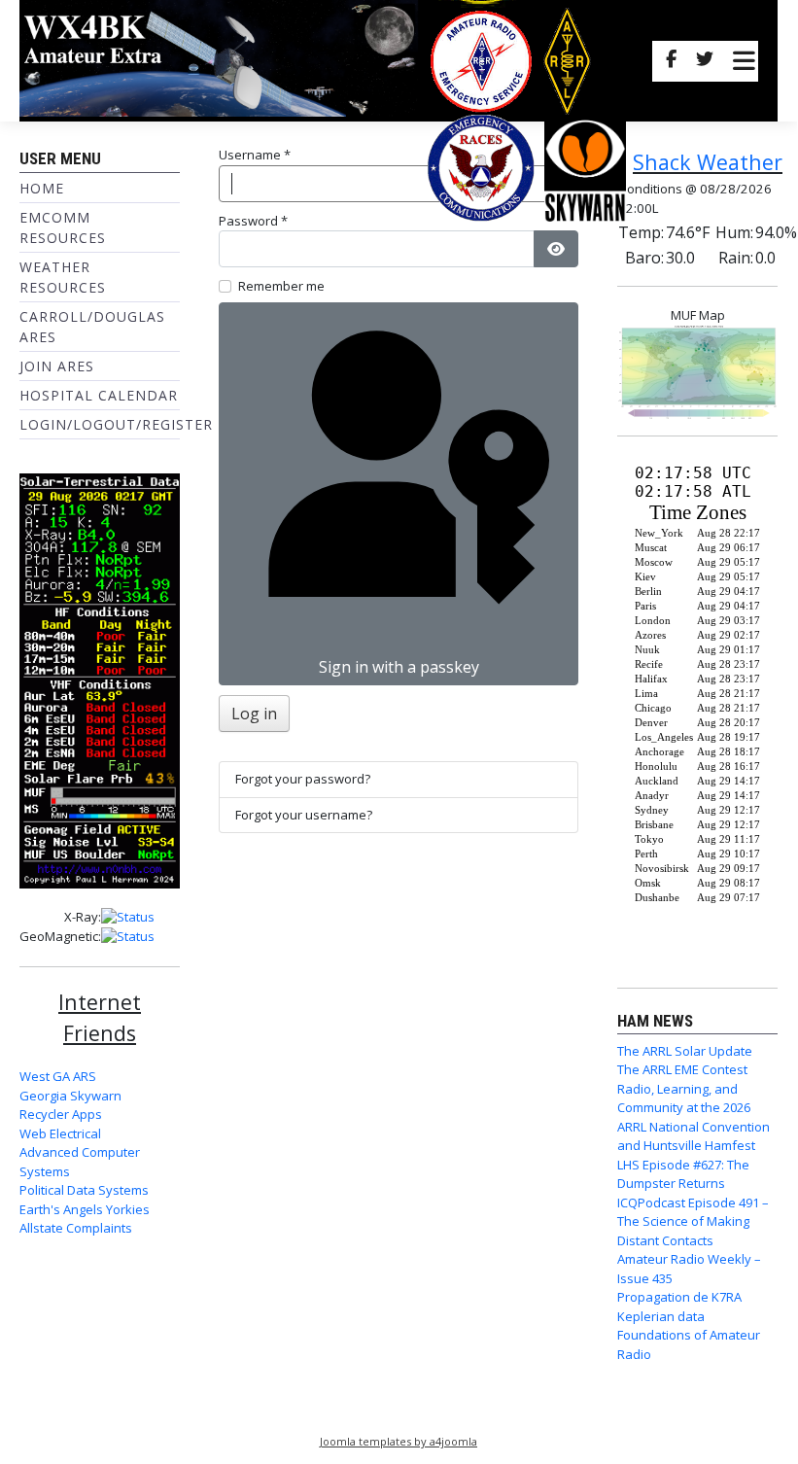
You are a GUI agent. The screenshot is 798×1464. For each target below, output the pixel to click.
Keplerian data (661, 1316)
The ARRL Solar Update (684, 1051)
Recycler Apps (60, 1114)
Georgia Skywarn (70, 1095)
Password (253, 220)
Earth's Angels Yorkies (84, 1209)
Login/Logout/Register (116, 424)
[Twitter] (704, 61)
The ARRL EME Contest (682, 1069)
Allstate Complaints (75, 1228)
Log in (254, 713)
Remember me (281, 286)
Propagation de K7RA (679, 1297)
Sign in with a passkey (399, 667)
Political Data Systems (84, 1190)
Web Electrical (60, 1133)
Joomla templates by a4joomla (398, 1441)
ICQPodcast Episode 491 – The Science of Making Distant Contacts (693, 1221)
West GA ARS (57, 1076)
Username (255, 154)
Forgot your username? (303, 814)
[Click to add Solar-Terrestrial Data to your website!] (99, 679)
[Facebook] (671, 61)
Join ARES (56, 366)
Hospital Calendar (98, 395)
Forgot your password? (302, 778)
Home (41, 188)
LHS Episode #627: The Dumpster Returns (683, 1174)
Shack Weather (707, 162)
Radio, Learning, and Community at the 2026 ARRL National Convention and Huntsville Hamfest (693, 1117)
